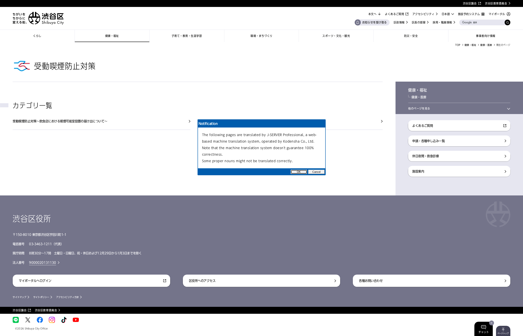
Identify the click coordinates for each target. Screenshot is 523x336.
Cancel (316, 171)
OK (299, 171)
